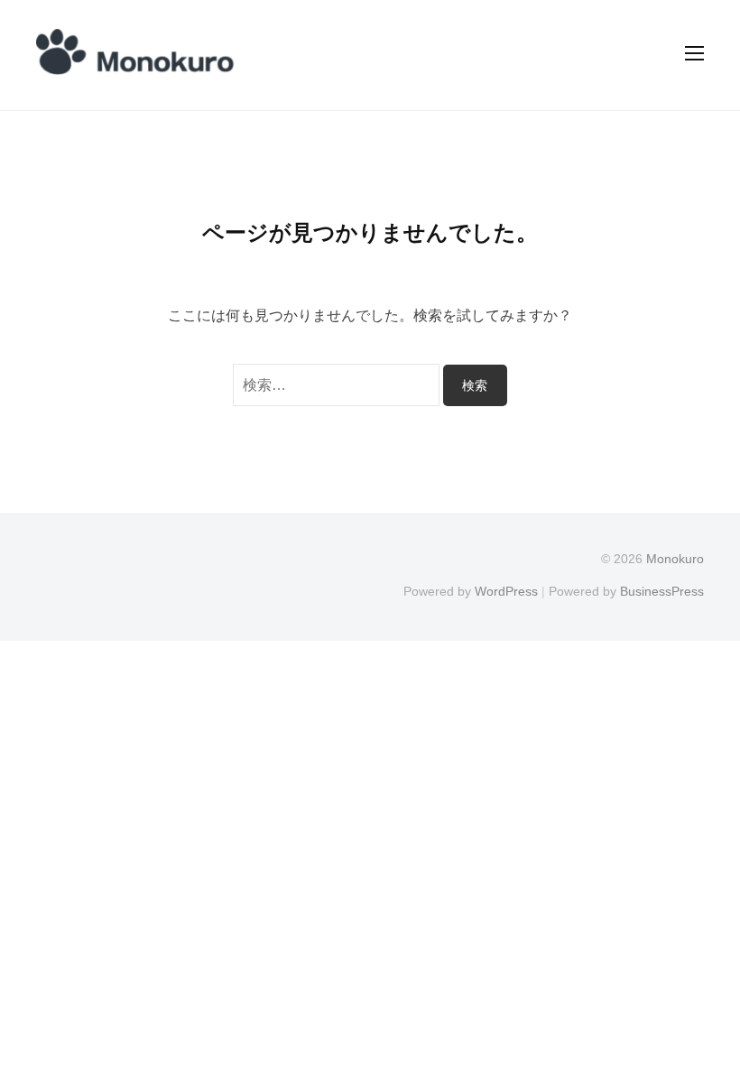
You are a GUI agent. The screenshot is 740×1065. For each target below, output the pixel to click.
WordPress (506, 591)
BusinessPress (662, 591)
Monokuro (675, 559)
